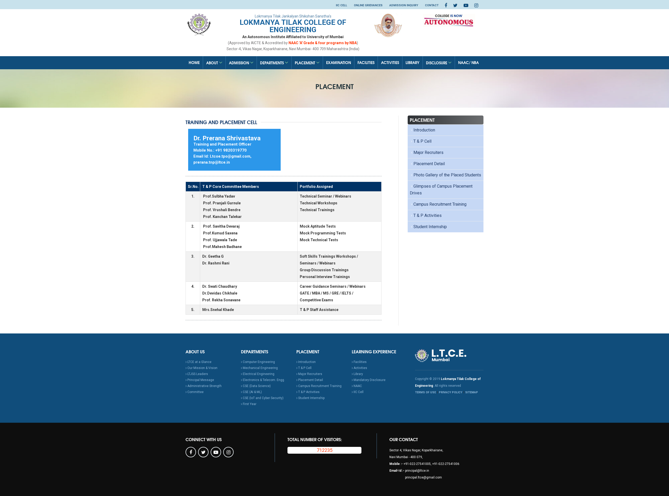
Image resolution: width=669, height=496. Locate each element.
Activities (390, 62)
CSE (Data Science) (256, 386)
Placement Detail (429, 163)
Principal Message (200, 380)
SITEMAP (471, 392)
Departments (272, 63)
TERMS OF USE (425, 392)
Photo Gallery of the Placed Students (447, 174)
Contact (432, 5)
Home (194, 62)
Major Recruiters (428, 152)
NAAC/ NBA (468, 62)
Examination (338, 62)
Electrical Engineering (258, 374)
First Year (249, 404)
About (212, 63)
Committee (195, 392)
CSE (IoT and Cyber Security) (263, 398)
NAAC (357, 386)
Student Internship (430, 226)
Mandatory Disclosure (369, 380)
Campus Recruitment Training (439, 204)
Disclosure (437, 63)
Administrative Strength (204, 386)
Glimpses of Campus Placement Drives (441, 189)
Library (412, 62)
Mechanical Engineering (260, 368)
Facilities (365, 62)
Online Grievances (368, 5)
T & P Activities (427, 215)
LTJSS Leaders (197, 374)
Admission (239, 63)
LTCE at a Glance (199, 362)
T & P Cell (422, 141)
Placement (305, 63)
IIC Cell (341, 5)
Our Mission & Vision (202, 368)
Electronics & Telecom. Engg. (263, 380)
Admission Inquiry (403, 5)
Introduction (424, 130)
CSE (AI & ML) (252, 392)
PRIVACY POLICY (450, 392)
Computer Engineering (258, 362)
